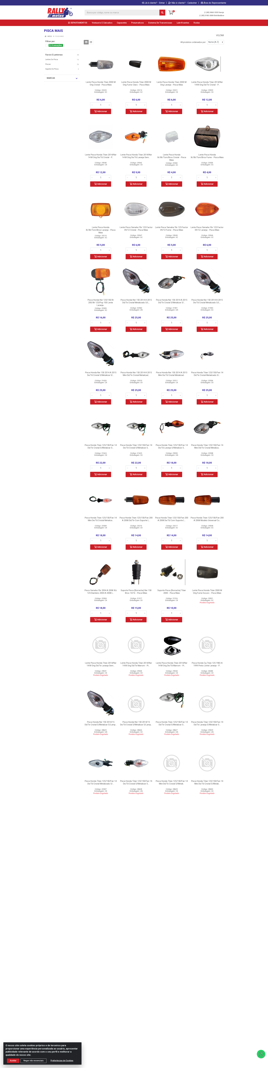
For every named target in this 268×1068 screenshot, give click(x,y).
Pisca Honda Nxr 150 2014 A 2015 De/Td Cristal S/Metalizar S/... (100, 373)
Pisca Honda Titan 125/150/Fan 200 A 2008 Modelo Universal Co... (207, 519)
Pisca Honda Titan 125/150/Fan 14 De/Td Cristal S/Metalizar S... (136, 446)
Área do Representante (215, 3)
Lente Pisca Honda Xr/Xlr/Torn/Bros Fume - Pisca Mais (207, 156)
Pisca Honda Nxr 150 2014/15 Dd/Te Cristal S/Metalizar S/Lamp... (101, 723)
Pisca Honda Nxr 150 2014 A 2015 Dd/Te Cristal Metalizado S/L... (136, 301)
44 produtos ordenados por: (193, 42)
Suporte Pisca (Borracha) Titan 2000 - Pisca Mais (171, 591)
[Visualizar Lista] (90, 42)
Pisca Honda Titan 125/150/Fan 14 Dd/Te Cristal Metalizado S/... (207, 373)
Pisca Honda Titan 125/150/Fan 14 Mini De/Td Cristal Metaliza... (101, 519)
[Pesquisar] (162, 12)
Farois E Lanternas (54, 55)
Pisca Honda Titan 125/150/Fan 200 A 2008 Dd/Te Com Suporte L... (136, 519)
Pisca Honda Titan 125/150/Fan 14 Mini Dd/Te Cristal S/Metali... (172, 782)
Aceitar (13, 1060)
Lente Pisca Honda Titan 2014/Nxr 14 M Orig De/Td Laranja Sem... (136, 156)
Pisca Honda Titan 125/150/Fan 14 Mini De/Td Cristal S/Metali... (207, 782)
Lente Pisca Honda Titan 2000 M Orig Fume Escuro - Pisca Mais (207, 591)
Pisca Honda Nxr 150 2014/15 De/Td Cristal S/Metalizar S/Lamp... (136, 723)
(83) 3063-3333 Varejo (215, 12)
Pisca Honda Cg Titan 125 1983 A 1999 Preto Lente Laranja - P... (207, 664)
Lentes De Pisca (51, 59)
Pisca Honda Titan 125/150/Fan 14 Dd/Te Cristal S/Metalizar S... (101, 446)
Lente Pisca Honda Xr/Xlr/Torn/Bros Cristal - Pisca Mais (171, 157)
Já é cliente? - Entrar (155, 3)
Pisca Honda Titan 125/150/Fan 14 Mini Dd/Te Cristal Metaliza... (207, 446)
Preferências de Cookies (62, 1060)
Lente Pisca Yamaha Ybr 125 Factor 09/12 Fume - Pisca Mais (171, 228)
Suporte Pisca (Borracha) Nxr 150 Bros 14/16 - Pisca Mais (136, 591)
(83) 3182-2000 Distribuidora (212, 15)
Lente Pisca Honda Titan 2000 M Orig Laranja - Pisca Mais (171, 83)
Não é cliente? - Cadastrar (184, 3)
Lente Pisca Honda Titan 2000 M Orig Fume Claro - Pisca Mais (136, 83)
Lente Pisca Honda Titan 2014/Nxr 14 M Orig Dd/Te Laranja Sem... (100, 664)
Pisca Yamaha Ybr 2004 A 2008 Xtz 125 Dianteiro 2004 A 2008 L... (101, 591)
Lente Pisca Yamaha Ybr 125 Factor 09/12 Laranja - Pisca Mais (207, 228)
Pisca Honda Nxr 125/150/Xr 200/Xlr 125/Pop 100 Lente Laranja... (101, 302)
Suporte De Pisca (51, 69)
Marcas (51, 78)
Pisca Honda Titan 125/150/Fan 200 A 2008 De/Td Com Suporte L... (171, 519)
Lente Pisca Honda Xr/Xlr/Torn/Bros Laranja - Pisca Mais (100, 230)
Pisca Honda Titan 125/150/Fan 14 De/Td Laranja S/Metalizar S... (172, 446)
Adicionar (102, 111)
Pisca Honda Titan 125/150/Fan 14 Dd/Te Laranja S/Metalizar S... (207, 723)
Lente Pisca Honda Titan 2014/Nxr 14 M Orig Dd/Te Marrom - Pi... (136, 664)
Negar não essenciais (33, 1060)
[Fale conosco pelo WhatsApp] (261, 1054)
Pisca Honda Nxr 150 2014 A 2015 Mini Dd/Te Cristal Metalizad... (136, 373)
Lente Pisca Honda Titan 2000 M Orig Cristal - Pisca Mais (101, 83)
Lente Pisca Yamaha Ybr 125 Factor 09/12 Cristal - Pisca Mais (136, 228)
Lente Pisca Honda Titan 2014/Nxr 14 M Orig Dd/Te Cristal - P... (207, 83)
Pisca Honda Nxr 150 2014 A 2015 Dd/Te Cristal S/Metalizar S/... (171, 301)
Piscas (48, 64)
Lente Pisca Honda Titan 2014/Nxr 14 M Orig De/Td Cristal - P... (100, 156)
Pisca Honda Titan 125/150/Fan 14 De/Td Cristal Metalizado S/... (101, 782)
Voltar (220, 35)
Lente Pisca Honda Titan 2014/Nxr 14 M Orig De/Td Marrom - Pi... (171, 664)
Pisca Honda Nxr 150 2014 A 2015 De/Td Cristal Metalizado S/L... (207, 301)
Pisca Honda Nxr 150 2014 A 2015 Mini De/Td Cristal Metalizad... (171, 373)
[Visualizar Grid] (86, 42)
